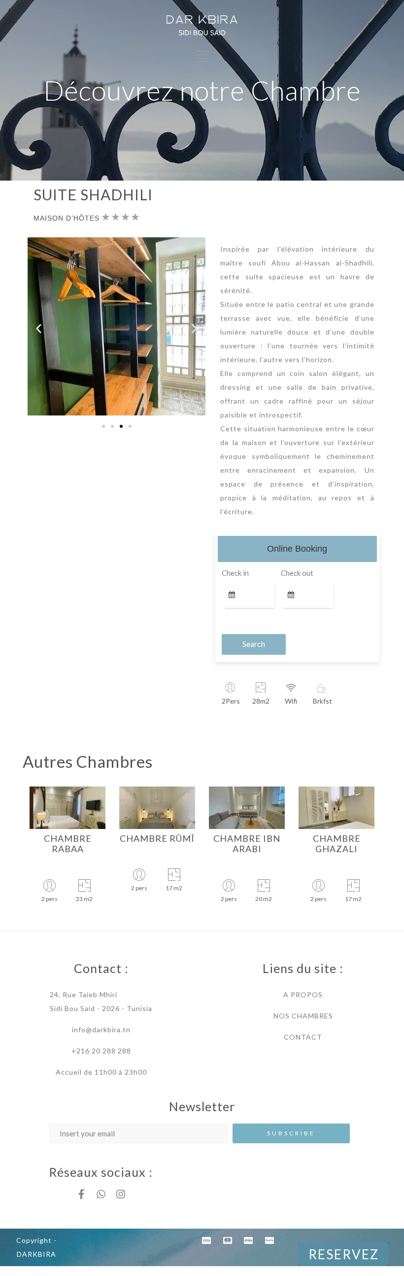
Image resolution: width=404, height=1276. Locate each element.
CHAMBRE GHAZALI (337, 844)
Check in (235, 572)
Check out (297, 572)
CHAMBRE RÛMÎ (157, 838)
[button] (39, 328)
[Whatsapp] (101, 1194)
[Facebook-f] (81, 1194)
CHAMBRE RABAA (68, 844)
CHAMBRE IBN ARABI (246, 844)
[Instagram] (121, 1194)
